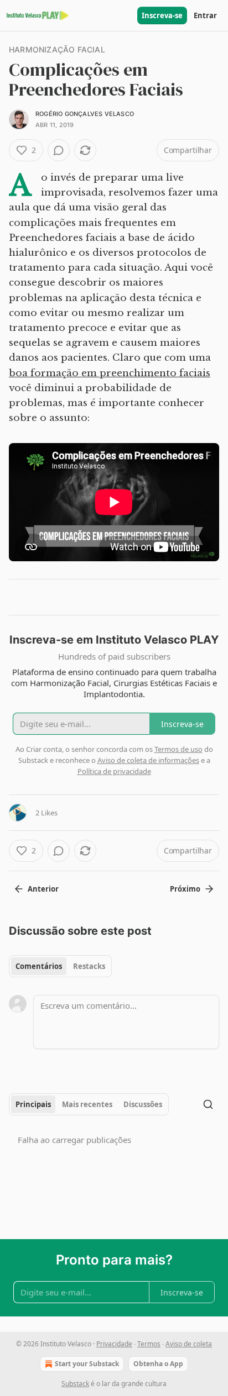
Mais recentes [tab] (87, 1104)
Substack (75, 1383)
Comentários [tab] (38, 966)
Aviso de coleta (188, 1343)
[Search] (208, 1104)
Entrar (205, 15)
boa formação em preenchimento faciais (109, 373)
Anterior (43, 889)
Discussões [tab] (142, 1104)
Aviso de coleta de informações (148, 760)
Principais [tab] (33, 1104)
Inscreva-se (162, 15)
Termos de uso (178, 749)
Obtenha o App (158, 1363)
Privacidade (114, 1343)
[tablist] (60, 966)
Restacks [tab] (89, 966)
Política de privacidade (114, 771)
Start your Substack (87, 1363)
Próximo (185, 889)
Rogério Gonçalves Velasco (84, 114)
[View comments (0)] (59, 150)
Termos (148, 1343)
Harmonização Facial (57, 49)
